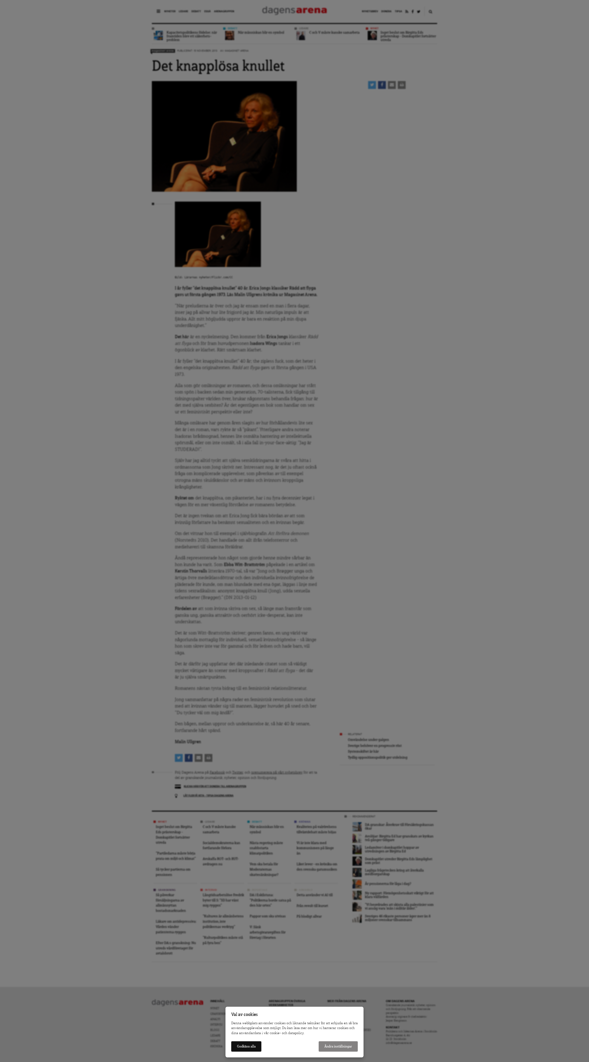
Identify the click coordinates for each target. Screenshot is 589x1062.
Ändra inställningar (338, 1046)
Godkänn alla (246, 1046)
